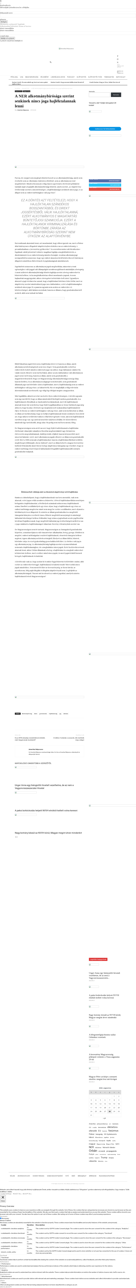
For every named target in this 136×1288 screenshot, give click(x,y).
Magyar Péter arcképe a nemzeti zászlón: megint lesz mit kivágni (103, 1077)
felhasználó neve (6, 13)
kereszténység (93, 1140)
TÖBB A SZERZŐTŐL (42, 763)
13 (105, 1104)
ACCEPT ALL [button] (27, 1194)
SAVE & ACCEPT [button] (6, 1287)
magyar (92, 1144)
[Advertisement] (49, 593)
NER (91, 1147)
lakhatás (65, 713)
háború (91, 1137)
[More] (49, 115)
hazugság (99, 1134)
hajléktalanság (53, 713)
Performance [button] (4, 1262)
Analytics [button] (3, 1268)
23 (119, 1108)
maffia (113, 1140)
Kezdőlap (17, 88)
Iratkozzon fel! (115, 189)
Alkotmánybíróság (27, 713)
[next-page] (17, 837)
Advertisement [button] (5, 1274)
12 (100, 1104)
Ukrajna (111, 1158)
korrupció (102, 1141)
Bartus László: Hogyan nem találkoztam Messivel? (67, 82)
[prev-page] (15, 837)
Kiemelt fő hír (25, 88)
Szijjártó (97, 1158)
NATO (117, 1144)
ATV (110, 1124)
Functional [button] (3, 1255)
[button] (50, 62)
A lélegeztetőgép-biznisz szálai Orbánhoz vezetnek (102, 1035)
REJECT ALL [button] (17, 1194)
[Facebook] (117, 56)
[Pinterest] (26, 115)
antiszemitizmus (102, 1124)
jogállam (106, 1137)
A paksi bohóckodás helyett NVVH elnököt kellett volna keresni (46, 810)
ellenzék (93, 1131)
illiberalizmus (99, 1137)
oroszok (101, 1151)
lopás (109, 1140)
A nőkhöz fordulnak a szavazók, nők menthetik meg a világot (68, 739)
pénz (96, 1154)
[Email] (40, 115)
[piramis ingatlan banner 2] (49, 328)
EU (99, 1131)
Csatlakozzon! (115, 185)
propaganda (111, 1151)
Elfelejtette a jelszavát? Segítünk (12, 24)
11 (96, 1104)
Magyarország (26, 91)
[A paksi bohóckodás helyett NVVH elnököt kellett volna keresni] (49, 798)
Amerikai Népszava (23, 110)
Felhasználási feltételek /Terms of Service (15, 26)
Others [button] (2, 1281)
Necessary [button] (3, 1216)
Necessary (5, 1218)
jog (60, 713)
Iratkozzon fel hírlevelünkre (105, 129)
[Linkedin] (35, 115)
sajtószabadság (111, 1154)
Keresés (92, 91)
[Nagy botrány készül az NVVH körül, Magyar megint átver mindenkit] (49, 821)
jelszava (3, 19)
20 (105, 1108)
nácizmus (98, 1147)
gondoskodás (43, 713)
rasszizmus (103, 1154)
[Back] (0, 3)
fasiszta (104, 1131)
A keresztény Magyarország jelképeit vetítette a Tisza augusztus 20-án (104, 1057)
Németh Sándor (109, 1147)
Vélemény (100, 1161)
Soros (118, 1154)
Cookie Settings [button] (5, 1194)
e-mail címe (4, 36)
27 (105, 1111)
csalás (94, 1127)
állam (35, 713)
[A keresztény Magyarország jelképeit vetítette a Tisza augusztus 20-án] (105, 1048)
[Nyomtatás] (44, 115)
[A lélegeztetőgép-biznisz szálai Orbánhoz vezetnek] (105, 1028)
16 (119, 1104)
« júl (104, 1118)
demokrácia (102, 1127)
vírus (106, 1161)
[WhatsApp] (31, 115)
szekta (91, 1158)
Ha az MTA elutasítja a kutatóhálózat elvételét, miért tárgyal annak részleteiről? (30, 739)
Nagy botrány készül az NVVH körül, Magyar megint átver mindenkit (48, 833)
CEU (90, 1127)
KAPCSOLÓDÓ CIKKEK (24, 763)
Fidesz (91, 1134)
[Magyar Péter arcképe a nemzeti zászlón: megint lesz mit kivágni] (105, 1070)
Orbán (93, 1151)
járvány (112, 1137)
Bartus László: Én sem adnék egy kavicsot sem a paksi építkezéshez (30, 83)
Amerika (92, 1124)
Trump (104, 1158)
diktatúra (112, 1127)
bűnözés (115, 1124)
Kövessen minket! (114, 181)
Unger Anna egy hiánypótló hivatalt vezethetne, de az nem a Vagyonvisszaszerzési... (104, 975)
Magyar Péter (110, 1144)
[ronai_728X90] (49, 170)
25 (96, 1111)
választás (93, 1161)
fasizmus (113, 1131)
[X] (117, 62)
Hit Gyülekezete (110, 1134)
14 (110, 1104)
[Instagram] (117, 59)
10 (91, 1104)
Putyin (91, 1154)
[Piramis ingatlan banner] (49, 701)
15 (114, 1104)
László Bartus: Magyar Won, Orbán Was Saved (104, 82)
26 (100, 1111)
